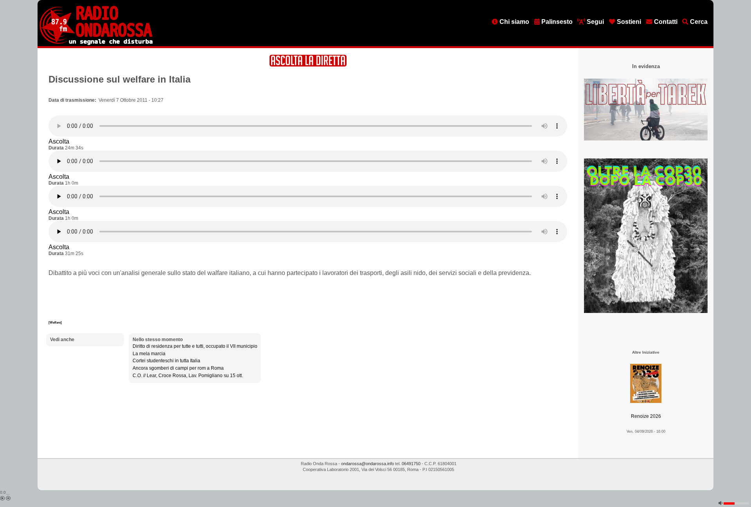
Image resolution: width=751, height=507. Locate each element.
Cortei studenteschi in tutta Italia (166, 360)
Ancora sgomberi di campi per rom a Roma (178, 368)
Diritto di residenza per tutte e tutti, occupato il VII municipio (195, 346)
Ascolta (59, 141)
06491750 (411, 463)
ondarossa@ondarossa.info (367, 463)
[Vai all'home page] (96, 43)
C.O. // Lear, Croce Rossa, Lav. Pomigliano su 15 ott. (188, 375)
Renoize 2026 (646, 416)
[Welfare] (55, 322)
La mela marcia (149, 353)
